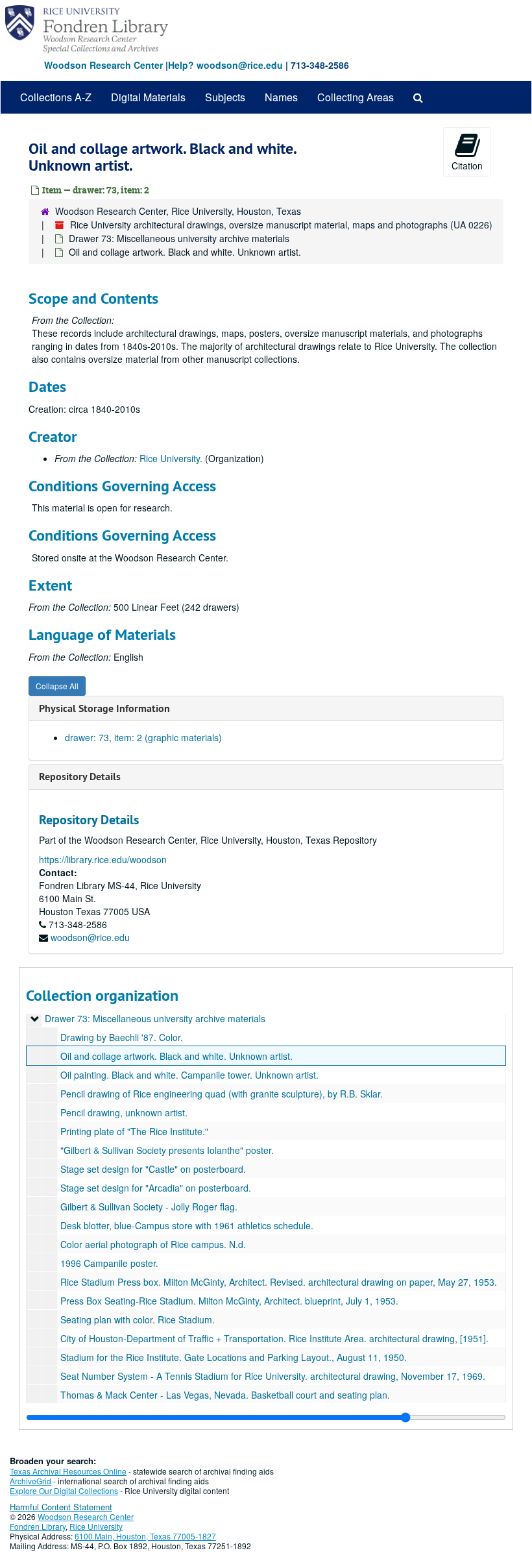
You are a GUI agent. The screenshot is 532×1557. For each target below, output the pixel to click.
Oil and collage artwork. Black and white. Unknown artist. (176, 1055)
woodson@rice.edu (90, 937)
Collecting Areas (355, 97)
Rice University (96, 1526)
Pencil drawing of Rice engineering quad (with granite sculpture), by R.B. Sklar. (221, 1093)
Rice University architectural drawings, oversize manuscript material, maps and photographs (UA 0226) (281, 224)
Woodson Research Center (103, 64)
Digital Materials (148, 97)
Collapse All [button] (57, 685)
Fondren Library (38, 1526)
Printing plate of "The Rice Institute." (134, 1131)
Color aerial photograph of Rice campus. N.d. (153, 1244)
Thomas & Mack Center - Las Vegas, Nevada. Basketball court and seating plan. (225, 1394)
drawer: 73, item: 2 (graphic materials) (143, 737)
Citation (467, 165)
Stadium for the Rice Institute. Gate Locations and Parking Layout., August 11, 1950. (233, 1357)
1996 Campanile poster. (109, 1263)
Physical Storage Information (104, 708)
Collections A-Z (55, 97)
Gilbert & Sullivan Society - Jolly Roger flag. (148, 1206)
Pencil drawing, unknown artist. (123, 1112)
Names (281, 97)
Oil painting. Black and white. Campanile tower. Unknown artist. (189, 1074)
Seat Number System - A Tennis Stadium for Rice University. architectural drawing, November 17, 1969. (272, 1375)
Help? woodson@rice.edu (225, 64)
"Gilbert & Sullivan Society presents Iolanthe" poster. (167, 1150)
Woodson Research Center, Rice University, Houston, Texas (178, 210)
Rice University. (170, 458)
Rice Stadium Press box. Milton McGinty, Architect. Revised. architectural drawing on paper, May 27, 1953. (278, 1281)
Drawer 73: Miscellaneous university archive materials (179, 238)
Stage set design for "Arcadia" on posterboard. (155, 1187)
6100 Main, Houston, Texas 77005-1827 (145, 1535)
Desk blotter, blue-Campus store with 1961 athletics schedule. (186, 1225)
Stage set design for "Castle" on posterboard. (153, 1168)
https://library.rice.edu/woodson (103, 859)
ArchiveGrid (30, 1480)
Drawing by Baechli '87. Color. (121, 1037)
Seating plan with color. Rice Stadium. (137, 1319)
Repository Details (80, 776)
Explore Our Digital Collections (64, 1490)
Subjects (225, 97)
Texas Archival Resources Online (68, 1471)
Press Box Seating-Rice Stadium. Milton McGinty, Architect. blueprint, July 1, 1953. (229, 1300)
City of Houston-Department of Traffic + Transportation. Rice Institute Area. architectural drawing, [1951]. (274, 1338)
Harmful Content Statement (61, 1507)
